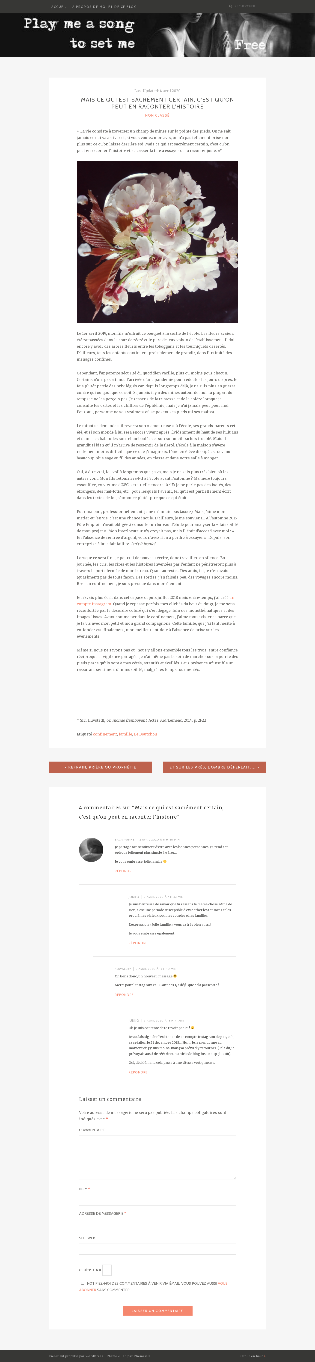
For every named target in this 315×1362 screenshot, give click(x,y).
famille (125, 734)
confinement (105, 734)
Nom (84, 1189)
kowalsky (123, 968)
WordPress (95, 1356)
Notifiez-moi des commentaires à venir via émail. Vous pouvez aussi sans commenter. (153, 1286)
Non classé (157, 115)
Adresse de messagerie (102, 1213)
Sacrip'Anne (125, 839)
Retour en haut (252, 1356)
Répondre (124, 871)
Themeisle (142, 1356)
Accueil (59, 7)
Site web (87, 1238)
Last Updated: (157, 91)
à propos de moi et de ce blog (104, 7)
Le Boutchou (145, 734)
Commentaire (92, 1130)
